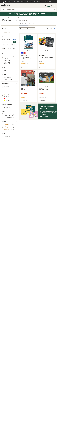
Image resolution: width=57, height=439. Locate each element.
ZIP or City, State (6, 39)
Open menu (54, 5)
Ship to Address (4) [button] (9, 48)
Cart (51, 5)
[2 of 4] (28, 50)
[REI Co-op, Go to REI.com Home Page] (3, 5)
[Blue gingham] (22, 53)
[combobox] (28, 9)
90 (54, 28)
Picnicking (17, 17)
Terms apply (43, 114)
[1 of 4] (27, 50)
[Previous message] (6, 14)
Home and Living (5, 17)
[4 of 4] (29, 50)
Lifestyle (11, 17)
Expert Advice (33, 23)
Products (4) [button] (23, 23)
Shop (8, 5)
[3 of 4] (46, 50)
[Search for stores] (14, 42)
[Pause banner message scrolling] (51, 14)
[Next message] (49, 14)
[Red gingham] (24, 53)
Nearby (14, 39)
